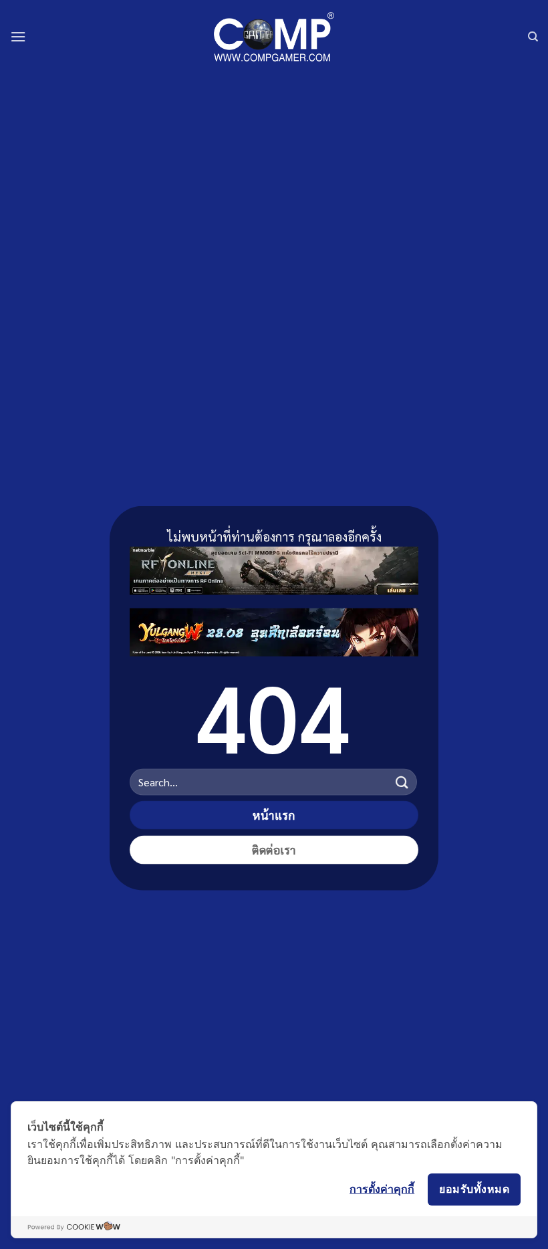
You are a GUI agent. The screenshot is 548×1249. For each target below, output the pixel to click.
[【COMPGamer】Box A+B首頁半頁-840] (274, 629)
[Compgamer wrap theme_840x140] (274, 568)
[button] (18, 36)
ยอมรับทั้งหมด (474, 1189)
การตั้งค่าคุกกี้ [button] (382, 1189)
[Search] (533, 36)
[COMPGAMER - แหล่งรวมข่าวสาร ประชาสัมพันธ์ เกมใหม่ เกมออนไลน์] (274, 36)
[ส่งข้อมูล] (402, 782)
